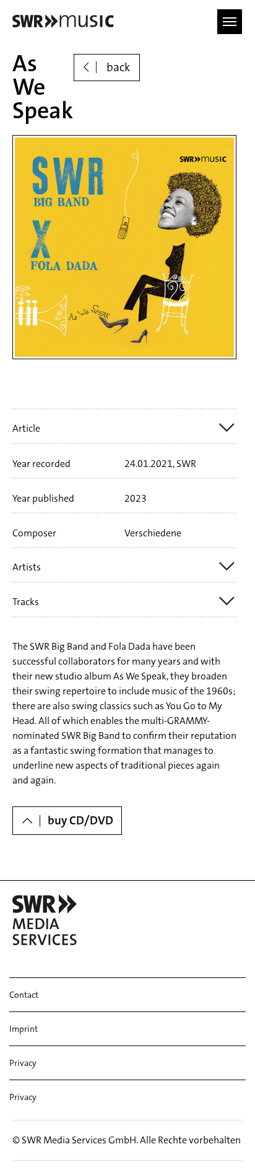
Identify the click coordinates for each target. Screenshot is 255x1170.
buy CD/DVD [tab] (80, 820)
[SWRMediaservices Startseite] (61, 21)
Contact (23, 994)
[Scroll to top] (228, 1143)
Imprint (23, 1028)
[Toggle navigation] (229, 21)
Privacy (23, 1062)
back (117, 67)
